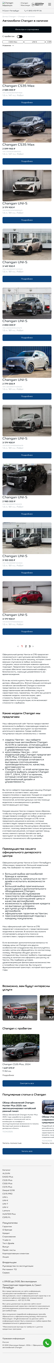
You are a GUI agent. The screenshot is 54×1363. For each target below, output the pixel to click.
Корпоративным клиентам (16, 1254)
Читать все (27, 1151)
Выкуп (6, 1247)
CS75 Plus (7, 1187)
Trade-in (7, 1240)
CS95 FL (7, 1217)
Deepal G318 (9, 1190)
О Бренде (7, 1230)
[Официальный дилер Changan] (10, 4)
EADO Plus (8, 1177)
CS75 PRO (7, 1194)
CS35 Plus (7, 1180)
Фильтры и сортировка (27, 29)
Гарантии (7, 1227)
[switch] (19, 36)
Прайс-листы (9, 1250)
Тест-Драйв (8, 1243)
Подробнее (27, 102)
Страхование (9, 1237)
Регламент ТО (10, 1269)
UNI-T (5, 1204)
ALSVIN (6, 1173)
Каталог (7, 1170)
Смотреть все (27, 1083)
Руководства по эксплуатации (18, 1266)
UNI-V (5, 1207)
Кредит (6, 1233)
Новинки (7, 45)
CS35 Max (13, 42)
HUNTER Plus (9, 1214)
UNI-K (5, 1200)
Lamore (6, 1211)
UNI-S (34, 42)
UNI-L (5, 1197)
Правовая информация (14, 1339)
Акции (6, 1257)
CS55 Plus (7, 1184)
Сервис (6, 1273)
